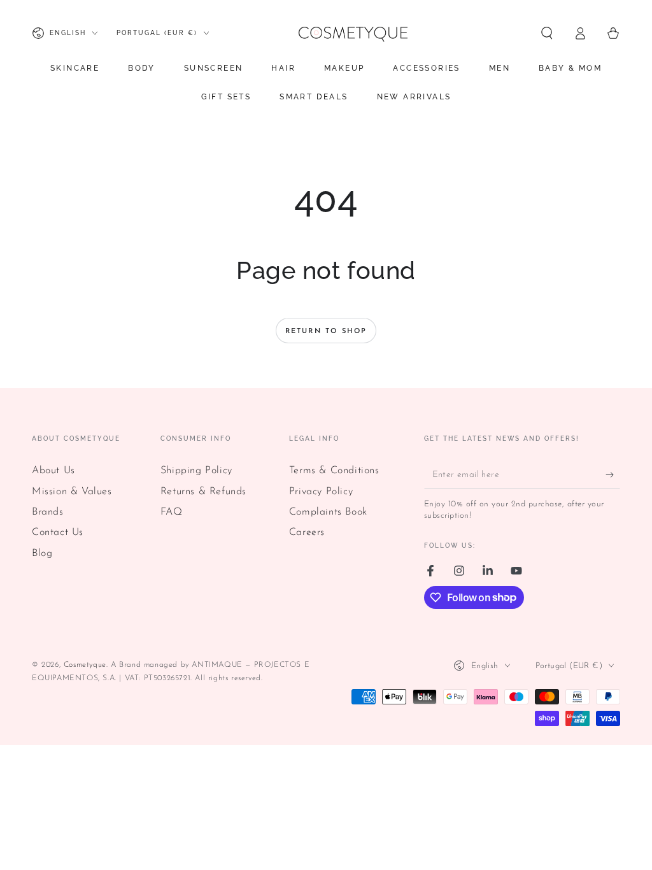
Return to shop (326, 331)
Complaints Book (328, 512)
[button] (546, 33)
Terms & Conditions (334, 471)
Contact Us (57, 532)
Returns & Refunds (203, 492)
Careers (307, 532)
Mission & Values (72, 492)
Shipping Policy (196, 471)
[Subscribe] (613, 474)
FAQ (171, 512)
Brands (48, 512)
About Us (53, 471)
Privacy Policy (321, 492)
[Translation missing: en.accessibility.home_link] (352, 33)
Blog (42, 553)
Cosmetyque (85, 665)
